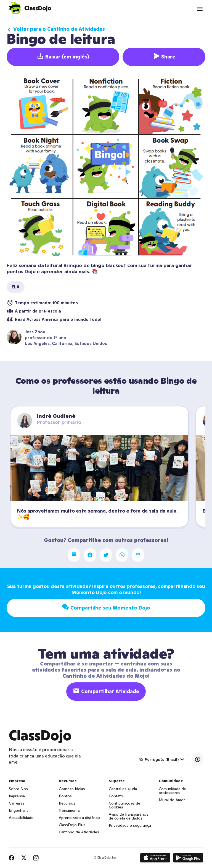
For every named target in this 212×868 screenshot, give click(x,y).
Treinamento (69, 810)
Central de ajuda (123, 788)
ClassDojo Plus (72, 824)
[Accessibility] (197, 759)
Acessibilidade (21, 817)
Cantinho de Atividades (79, 831)
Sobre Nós (18, 788)
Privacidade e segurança (130, 825)
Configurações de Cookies (124, 805)
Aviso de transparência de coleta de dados (129, 816)
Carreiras (16, 803)
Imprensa (17, 795)
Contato (116, 795)
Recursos (67, 803)
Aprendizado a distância (79, 817)
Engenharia (18, 810)
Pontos (65, 795)
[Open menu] (199, 8)
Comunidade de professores (172, 790)
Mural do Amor (172, 799)
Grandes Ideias (72, 788)
